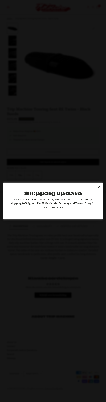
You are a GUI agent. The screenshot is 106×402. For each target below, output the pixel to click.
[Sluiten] (99, 187)
